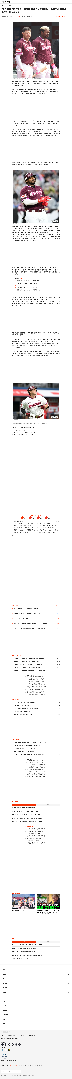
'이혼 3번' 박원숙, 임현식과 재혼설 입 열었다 (27, 283)
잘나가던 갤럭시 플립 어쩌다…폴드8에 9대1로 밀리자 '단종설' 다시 (29, 670)
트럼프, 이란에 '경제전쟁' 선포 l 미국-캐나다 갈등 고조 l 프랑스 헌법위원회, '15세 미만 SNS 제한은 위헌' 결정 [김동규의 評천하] (48, 912)
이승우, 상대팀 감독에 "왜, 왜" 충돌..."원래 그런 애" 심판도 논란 (26, 811)
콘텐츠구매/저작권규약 (5, 1068)
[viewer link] (57, 75)
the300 (5, 974)
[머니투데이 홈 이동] (5, 1032)
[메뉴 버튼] (68, 1)
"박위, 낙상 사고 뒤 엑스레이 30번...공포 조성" (27, 287)
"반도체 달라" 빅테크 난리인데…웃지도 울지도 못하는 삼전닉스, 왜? (29, 658)
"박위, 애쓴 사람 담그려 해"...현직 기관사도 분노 (25, 705)
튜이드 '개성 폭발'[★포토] (18, 910)
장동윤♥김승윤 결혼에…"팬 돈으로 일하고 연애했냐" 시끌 (30, 280)
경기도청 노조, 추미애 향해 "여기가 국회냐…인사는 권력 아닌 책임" (29, 754)
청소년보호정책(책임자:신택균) (23, 1065)
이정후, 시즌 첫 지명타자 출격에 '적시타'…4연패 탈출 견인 (25, 948)
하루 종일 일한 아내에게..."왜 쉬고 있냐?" (23, 714)
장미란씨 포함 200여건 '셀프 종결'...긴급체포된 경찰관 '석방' (28, 661)
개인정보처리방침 (13, 1065)
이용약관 (31, 1065)
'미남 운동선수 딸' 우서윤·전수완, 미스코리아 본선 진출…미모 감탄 (27, 814)
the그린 (5, 988)
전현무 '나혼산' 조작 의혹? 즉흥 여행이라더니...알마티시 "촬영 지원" (29, 628)
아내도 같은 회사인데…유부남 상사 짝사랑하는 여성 (28, 290)
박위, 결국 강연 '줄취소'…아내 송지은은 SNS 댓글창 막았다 (27, 745)
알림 (4, 1023)
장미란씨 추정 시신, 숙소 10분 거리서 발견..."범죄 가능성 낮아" (28, 664)
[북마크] (68, 17)
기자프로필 (5, 1014)
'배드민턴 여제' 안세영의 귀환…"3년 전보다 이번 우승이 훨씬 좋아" (27, 818)
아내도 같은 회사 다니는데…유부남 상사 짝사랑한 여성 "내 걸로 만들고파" (30, 623)
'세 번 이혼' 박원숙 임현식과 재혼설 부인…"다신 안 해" (26, 608)
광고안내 (36, 1065)
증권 (4, 970)
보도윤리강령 (17, 1068)
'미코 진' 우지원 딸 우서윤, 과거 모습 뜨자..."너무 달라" (26, 708)
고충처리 (12, 1068)
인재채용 (7, 1065)
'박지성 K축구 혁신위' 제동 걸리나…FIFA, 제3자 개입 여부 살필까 (27, 822)
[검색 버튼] (65, 1)
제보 (4, 1019)
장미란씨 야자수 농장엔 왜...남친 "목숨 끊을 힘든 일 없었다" (27, 667)
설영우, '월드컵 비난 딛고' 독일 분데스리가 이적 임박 (24, 951)
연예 (4, 1001)
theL (4, 979)
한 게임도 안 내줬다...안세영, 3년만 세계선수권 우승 (23, 807)
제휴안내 (40, 1065)
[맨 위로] (69, 1073)
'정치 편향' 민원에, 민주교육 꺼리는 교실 (23, 711)
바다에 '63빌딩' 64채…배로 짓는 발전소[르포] (25, 751)
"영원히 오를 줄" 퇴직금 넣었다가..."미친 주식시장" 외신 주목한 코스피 (30, 742)
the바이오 (5, 983)
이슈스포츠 (11, 5)
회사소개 (3, 1065)
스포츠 (6, 5)
